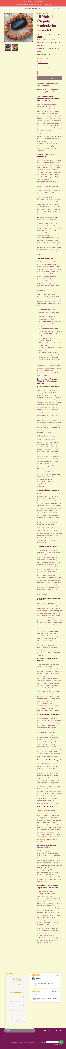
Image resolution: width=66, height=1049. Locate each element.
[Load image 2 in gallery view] (15, 47)
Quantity (39, 62)
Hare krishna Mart (19, 1042)
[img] (41, 58)
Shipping (39, 39)
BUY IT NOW (49, 78)
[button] (3, 8)
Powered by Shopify (29, 1042)
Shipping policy (58, 1044)
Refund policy (39, 1042)
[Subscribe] (32, 1030)
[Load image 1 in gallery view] (8, 47)
